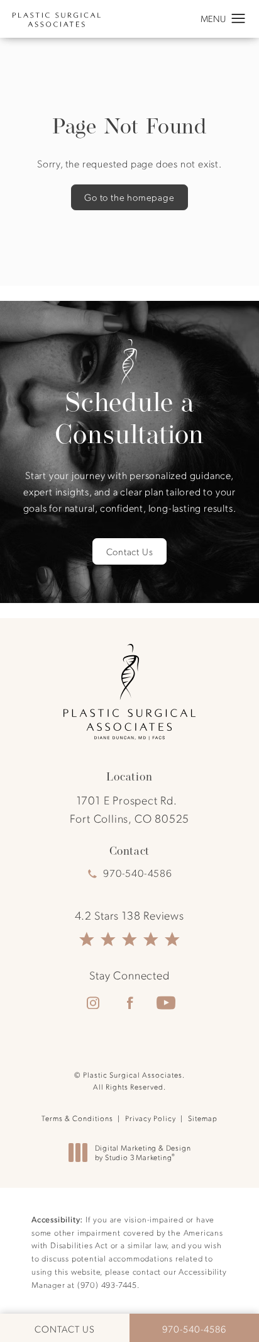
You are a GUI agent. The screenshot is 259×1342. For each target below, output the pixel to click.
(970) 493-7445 (107, 1284)
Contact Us (129, 551)
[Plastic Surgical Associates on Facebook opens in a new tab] (129, 1003)
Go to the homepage (129, 197)
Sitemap (203, 1118)
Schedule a (130, 418)
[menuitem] (93, 1003)
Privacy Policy (150, 1118)
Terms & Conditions (77, 1118)
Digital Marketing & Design (142, 1153)
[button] (238, 19)
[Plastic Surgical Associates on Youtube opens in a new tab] (166, 1003)
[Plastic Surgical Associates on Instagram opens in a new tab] (93, 1003)
